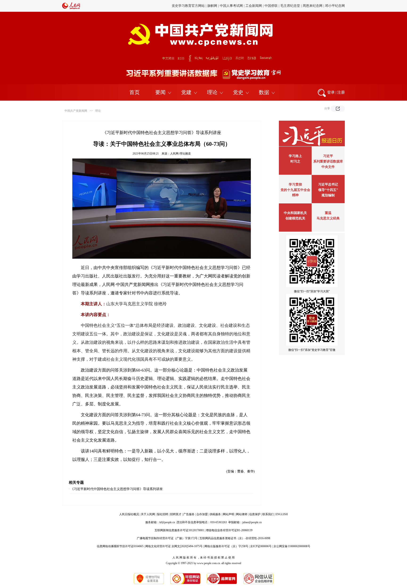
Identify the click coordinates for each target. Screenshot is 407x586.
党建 (186, 92)
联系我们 (268, 514)
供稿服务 (215, 514)
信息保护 (254, 514)
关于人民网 (148, 514)
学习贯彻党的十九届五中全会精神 (295, 190)
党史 (238, 92)
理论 (212, 92)
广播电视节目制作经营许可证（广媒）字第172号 (167, 538)
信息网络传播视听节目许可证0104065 (120, 546)
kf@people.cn (167, 522)
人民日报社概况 (129, 514)
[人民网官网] (71, 8)
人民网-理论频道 (180, 153)
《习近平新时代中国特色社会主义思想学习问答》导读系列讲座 (116, 489)
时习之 (295, 161)
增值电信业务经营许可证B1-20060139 (229, 530)
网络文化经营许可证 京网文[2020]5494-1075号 (174, 546)
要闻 (160, 92)
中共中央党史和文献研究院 (230, 6)
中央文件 (328, 167)
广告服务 (189, 514)
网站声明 (228, 514)
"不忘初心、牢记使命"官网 (188, 6)
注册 (341, 92)
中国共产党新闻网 (76, 110)
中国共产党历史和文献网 (270, 6)
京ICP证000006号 (261, 546)
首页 (134, 92)
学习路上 (295, 156)
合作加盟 (202, 514)
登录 (331, 92)
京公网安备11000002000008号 (291, 546)
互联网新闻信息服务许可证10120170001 (179, 530)
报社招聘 (162, 514)
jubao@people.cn (252, 522)
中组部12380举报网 (305, 6)
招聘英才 (175, 514)
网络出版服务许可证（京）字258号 (226, 546)
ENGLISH (282, 514)
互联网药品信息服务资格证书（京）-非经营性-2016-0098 (234, 538)
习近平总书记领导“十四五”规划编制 (328, 190)
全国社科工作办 (333, 6)
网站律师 (241, 514)
